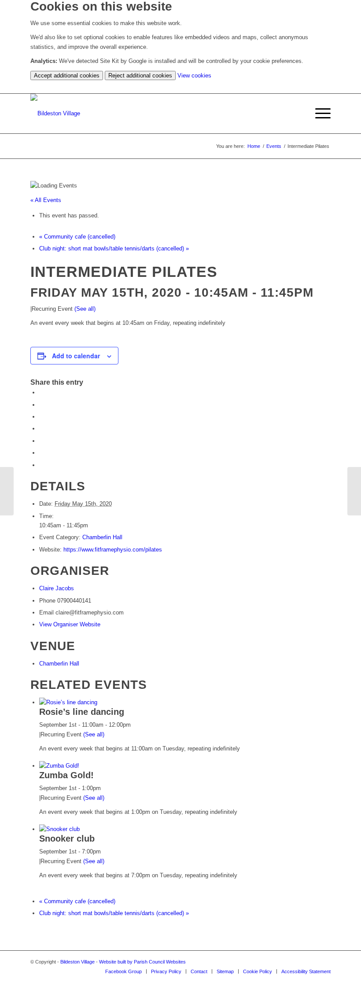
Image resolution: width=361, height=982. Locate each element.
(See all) (85, 308)
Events (273, 146)
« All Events (45, 200)
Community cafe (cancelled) (77, 236)
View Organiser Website (69, 624)
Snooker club (67, 838)
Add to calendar (76, 355)
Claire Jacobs (56, 588)
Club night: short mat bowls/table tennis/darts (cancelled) (114, 248)
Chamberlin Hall (102, 537)
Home (253, 146)
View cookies (194, 75)
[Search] (297, 113)
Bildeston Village (77, 961)
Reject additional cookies (140, 75)
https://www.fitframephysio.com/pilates (112, 549)
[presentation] (68, 702)
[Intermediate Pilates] (7, 491)
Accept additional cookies (66, 75)
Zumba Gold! (66, 775)
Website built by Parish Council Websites (142, 961)
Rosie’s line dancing (81, 712)
